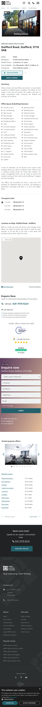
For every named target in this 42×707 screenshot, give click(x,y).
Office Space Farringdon (11, 655)
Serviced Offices (8, 626)
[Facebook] (21, 677)
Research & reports (10, 635)
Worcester (5, 504)
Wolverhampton (7, 478)
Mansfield (5, 508)
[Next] (35, 23)
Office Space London (10, 645)
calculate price (12, 73)
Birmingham (6, 482)
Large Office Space (9, 632)
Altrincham (5, 498)
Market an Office (27, 629)
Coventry (5, 491)
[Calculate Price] (25, 72)
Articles (23, 619)
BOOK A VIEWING (12, 78)
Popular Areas (9, 641)
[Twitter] (16, 677)
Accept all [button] (10, 703)
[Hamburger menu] (37, 3)
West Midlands (15, 8)
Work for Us (25, 622)
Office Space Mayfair (10, 651)
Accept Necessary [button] (29, 703)
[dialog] (21, 697)
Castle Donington (8, 488)
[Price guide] (30, 68)
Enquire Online (22, 549)
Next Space (34, 517)
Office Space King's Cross (12, 661)
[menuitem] (12, 616)
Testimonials (7, 622)
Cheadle (4, 495)
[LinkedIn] (26, 677)
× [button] (39, 689)
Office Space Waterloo (11, 658)
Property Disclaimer (35, 287)
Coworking (7, 629)
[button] (21, 699)
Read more (13, 697)
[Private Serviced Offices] (31, 60)
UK (8, 8)
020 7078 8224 (20, 303)
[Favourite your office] (24, 3)
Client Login (25, 632)
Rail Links (8, 240)
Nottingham (6, 501)
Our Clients (7, 619)
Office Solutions (26, 626)
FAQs (5, 616)
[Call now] (33, 3)
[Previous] (6, 23)
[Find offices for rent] (29, 3)
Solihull (4, 485)
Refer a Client (25, 616)
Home (3, 8)
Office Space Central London (13, 648)
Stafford (24, 8)
